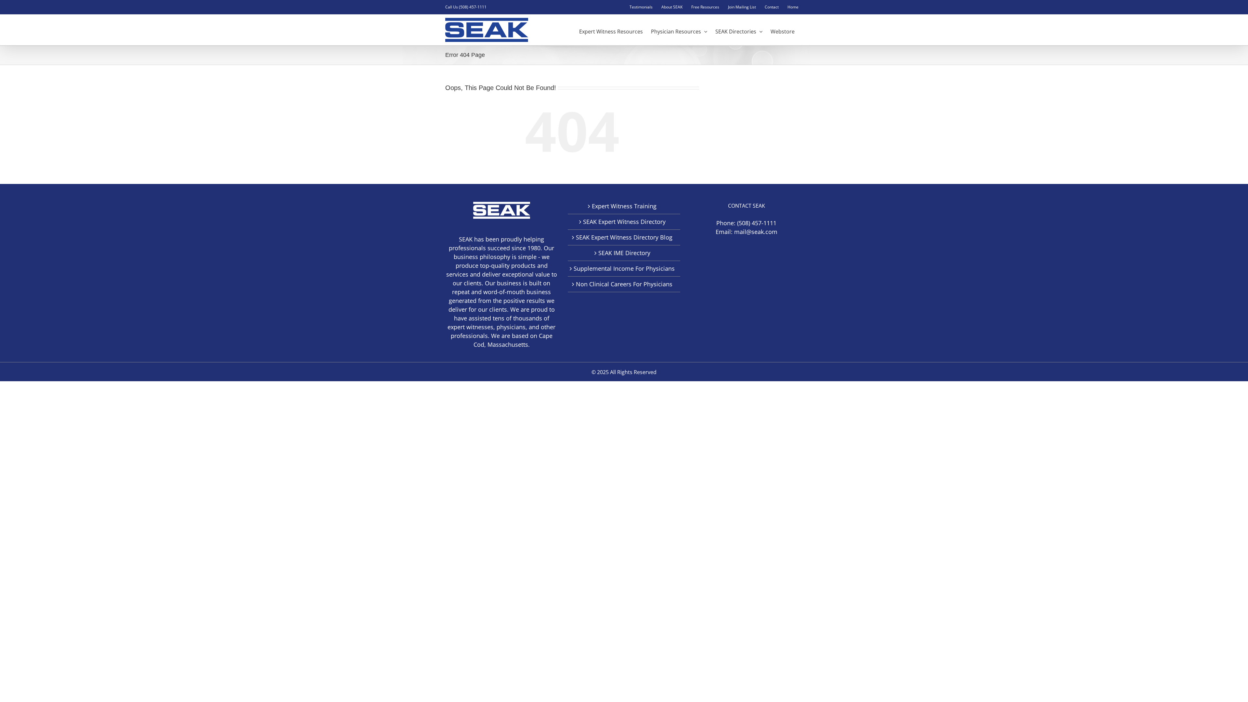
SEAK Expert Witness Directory (624, 222)
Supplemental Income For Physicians (624, 268)
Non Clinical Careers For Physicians (624, 284)
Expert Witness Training (624, 206)
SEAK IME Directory (624, 253)
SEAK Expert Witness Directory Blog (624, 237)
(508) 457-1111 (756, 223)
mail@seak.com (755, 232)
